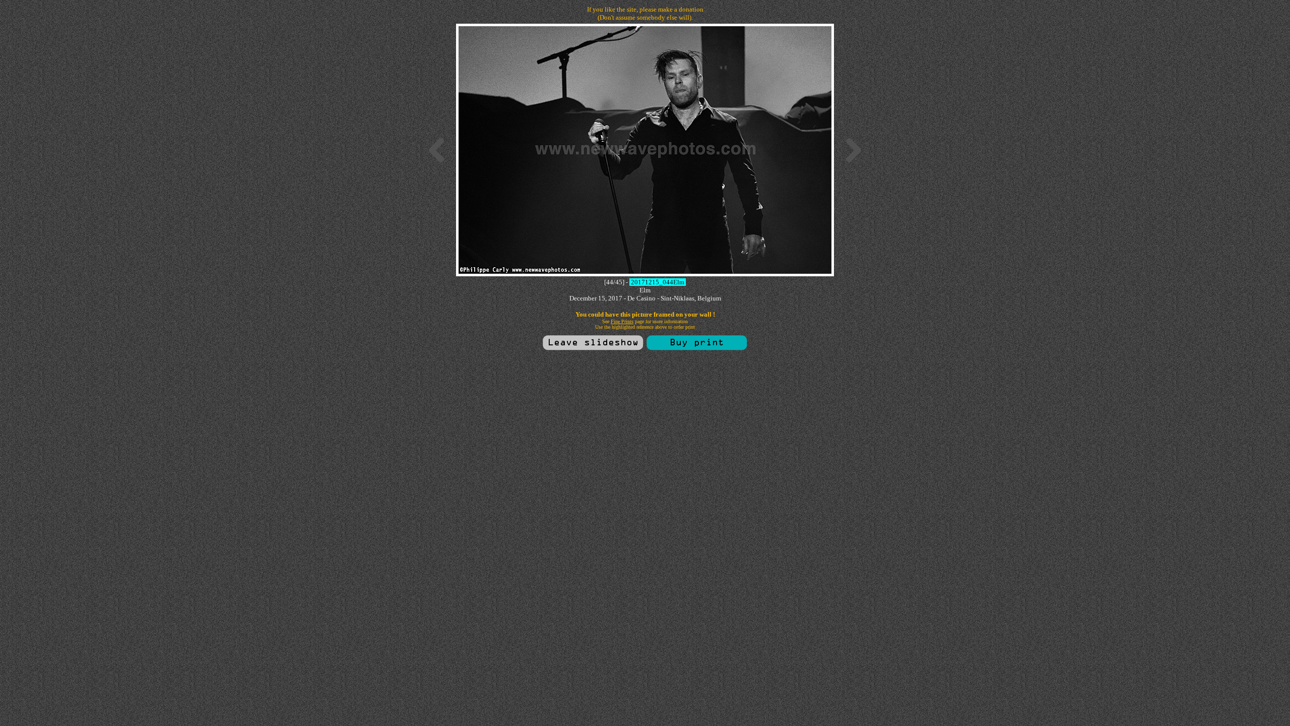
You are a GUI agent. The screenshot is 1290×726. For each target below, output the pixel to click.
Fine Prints (622, 321)
